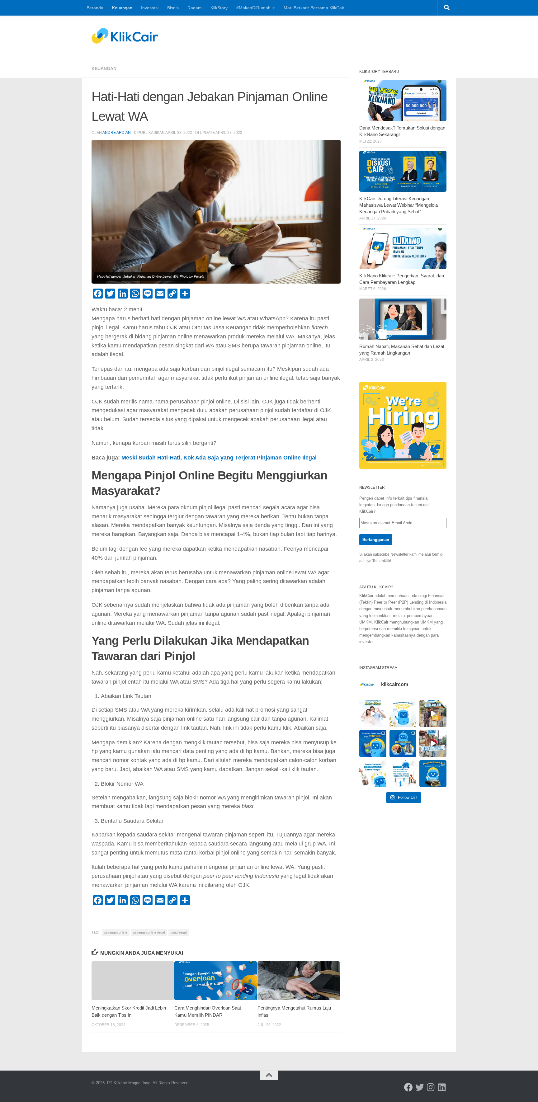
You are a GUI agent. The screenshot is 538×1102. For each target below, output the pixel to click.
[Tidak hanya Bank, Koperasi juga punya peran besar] (403, 773)
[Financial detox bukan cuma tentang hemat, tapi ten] (403, 713)
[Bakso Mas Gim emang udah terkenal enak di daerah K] (432, 743)
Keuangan (122, 7)
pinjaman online (115, 932)
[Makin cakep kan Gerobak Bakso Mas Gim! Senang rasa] (432, 713)
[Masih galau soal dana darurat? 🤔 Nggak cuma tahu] (372, 773)
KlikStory (219, 7)
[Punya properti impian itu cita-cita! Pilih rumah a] (403, 743)
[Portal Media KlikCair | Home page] (125, 36)
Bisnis (173, 7)
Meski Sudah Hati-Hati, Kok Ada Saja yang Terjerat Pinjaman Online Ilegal (219, 457)
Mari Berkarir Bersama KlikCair (314, 7)
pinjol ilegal (178, 932)
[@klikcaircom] (408, 1087)
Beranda (95, 7)
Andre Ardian (116, 132)
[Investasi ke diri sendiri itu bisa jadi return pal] (372, 743)
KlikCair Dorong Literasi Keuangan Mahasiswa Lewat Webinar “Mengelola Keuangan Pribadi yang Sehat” (398, 205)
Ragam (194, 7)
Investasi (149, 7)
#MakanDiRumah (253, 7)
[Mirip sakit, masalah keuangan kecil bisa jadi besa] (432, 773)
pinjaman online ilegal (149, 932)
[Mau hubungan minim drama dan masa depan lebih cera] (372, 713)
